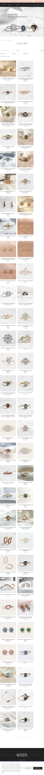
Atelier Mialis (34, 5)
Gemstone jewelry (18, 5)
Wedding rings (9, 5)
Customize (28, 768)
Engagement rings (3, 5)
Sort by (41, 50)
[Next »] (31, 737)
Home (1, 40)
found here (13, 767)
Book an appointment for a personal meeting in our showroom (24, 1)
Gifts (5, 40)
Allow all (38, 768)
